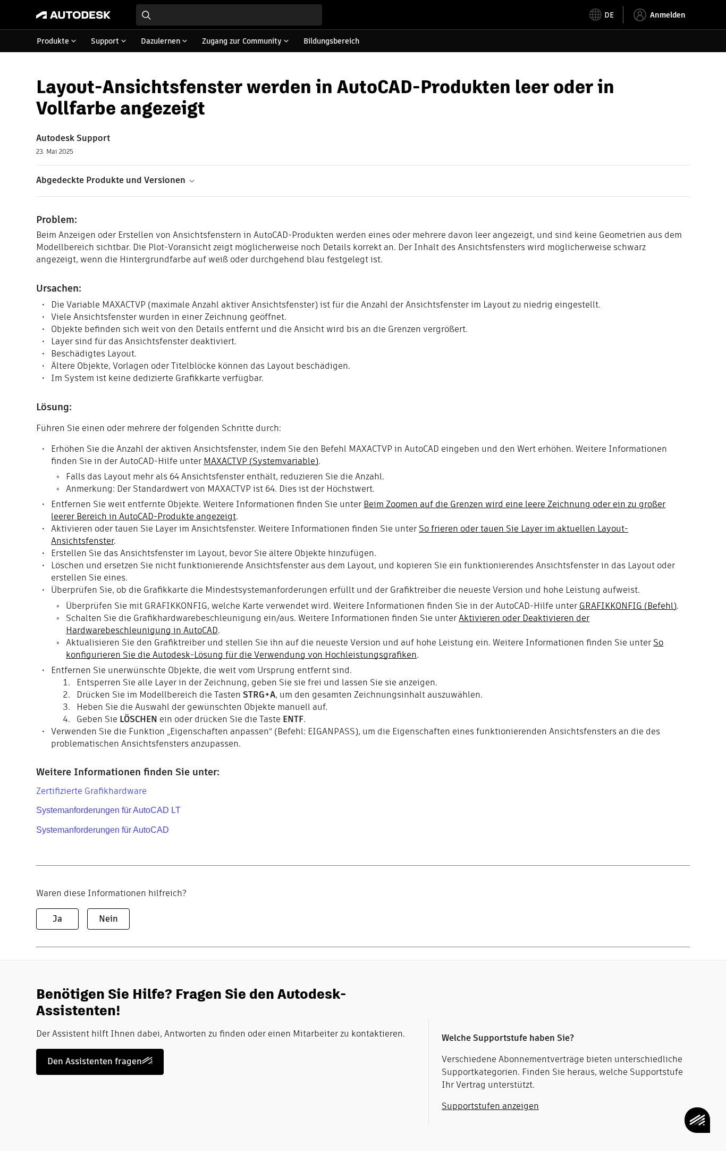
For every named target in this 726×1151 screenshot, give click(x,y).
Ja (57, 919)
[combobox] (229, 15)
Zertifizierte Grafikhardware (91, 791)
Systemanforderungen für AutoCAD (102, 829)
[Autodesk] (73, 15)
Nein (108, 919)
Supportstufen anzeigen (490, 1106)
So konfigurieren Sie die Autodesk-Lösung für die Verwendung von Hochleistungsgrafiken (364, 648)
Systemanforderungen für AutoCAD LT (108, 810)
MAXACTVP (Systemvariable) (261, 461)
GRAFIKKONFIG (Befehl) (628, 606)
